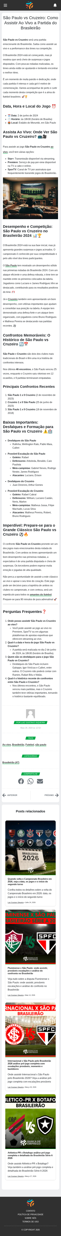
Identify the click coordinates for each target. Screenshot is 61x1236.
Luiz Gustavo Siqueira (16, 902)
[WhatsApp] (30, 781)
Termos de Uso (30, 1222)
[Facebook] (21, 781)
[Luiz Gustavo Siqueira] (30, 715)
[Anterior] (4, 795)
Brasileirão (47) (10, 762)
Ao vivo (6, 744)
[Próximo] (57, 795)
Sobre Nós (30, 1218)
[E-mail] (40, 781)
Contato (30, 1211)
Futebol (29, 744)
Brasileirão (18, 744)
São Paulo (11, 265)
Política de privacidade (30, 1214)
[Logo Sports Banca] (29, 5)
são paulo (40, 744)
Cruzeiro (13, 299)
